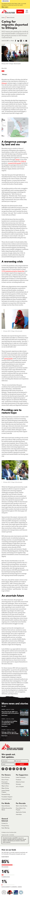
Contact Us (5, 823)
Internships (19, 814)
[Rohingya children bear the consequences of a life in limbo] (15, 732)
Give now (5, 7)
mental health (8, 358)
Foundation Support (7, 796)
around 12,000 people (14, 163)
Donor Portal (5, 779)
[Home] (8, 11)
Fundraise (18, 779)
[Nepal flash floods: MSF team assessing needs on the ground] (15, 712)
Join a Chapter (20, 786)
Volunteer (18, 784)
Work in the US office (21, 806)
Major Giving (5, 788)
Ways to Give (5, 786)
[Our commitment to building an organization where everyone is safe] (15, 722)
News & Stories (10, 17)
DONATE (20, 11)
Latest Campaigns (21, 777)
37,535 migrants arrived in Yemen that (13, 271)
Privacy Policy (5, 825)
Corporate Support (7, 799)
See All (3, 706)
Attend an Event (20, 782)
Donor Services (6, 777)
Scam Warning (5, 828)
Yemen (17, 159)
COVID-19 (23, 161)
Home (3, 17)
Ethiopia (4, 74)
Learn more (5, 856)
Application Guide (21, 812)
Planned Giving (6, 794)
